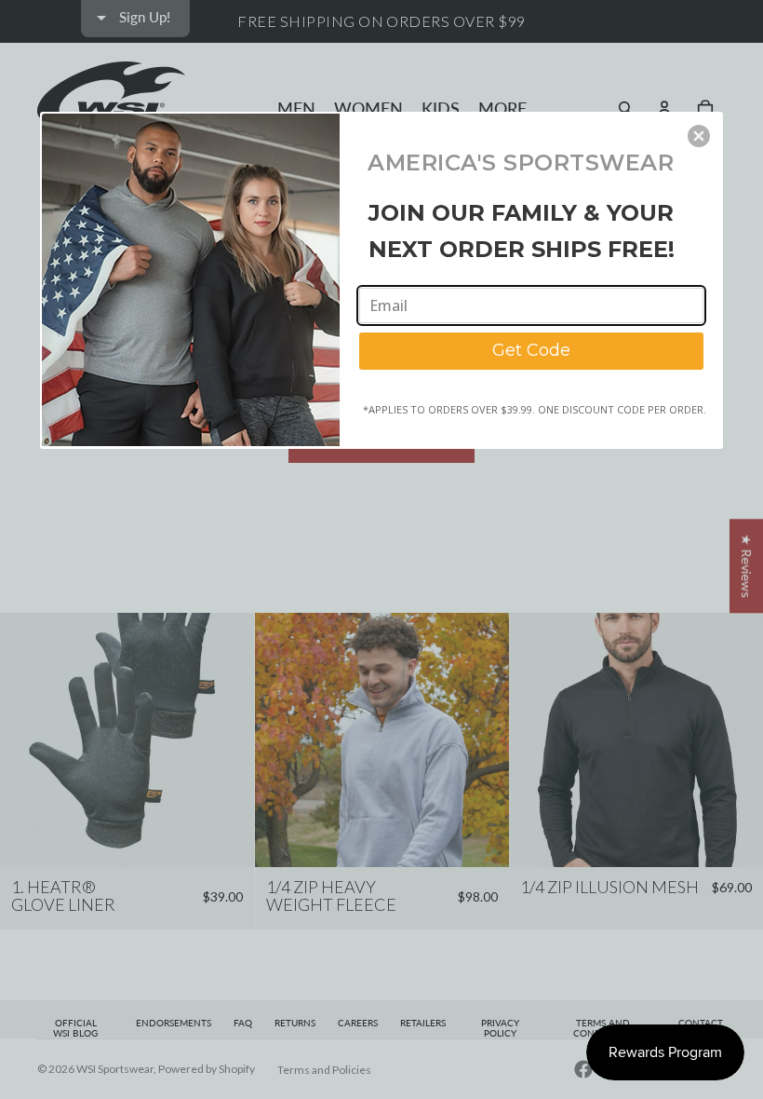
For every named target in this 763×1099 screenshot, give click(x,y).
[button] (699, 136)
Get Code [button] (531, 350)
